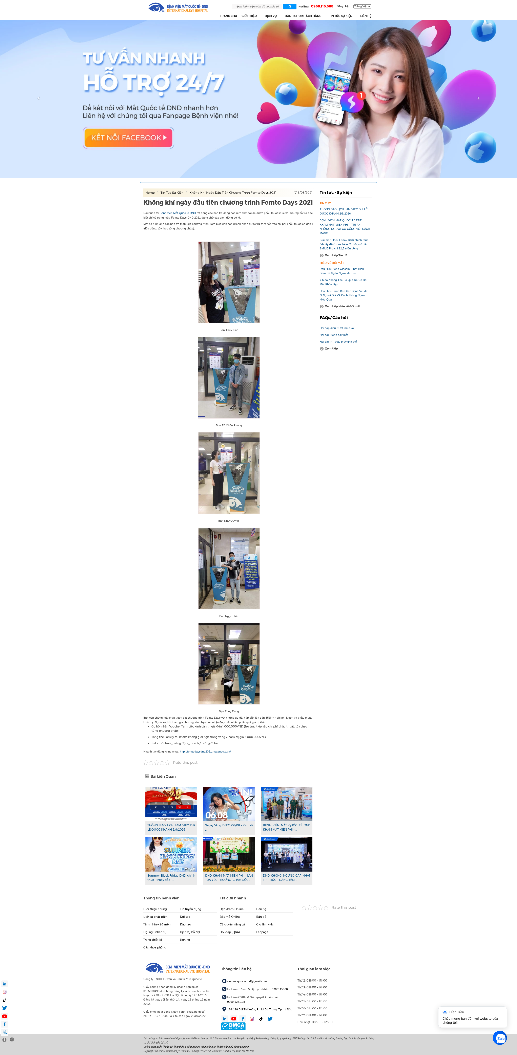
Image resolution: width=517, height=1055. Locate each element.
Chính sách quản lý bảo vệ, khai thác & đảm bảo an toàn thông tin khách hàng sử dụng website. (196, 1046)
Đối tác (185, 917)
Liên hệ (365, 16)
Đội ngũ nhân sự (154, 932)
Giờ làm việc (265, 924)
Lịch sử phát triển (155, 917)
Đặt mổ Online (230, 917)
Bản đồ (261, 917)
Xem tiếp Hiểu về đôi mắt (342, 306)
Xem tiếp (331, 348)
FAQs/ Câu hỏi (334, 317)
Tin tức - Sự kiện (336, 192)
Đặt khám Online (232, 909)
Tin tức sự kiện (340, 16)
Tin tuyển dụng (190, 909)
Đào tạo (185, 924)
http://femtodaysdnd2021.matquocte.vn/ (205, 751)
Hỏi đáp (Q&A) (230, 932)
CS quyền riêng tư (232, 924)
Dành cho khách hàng (303, 16)
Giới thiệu (249, 16)
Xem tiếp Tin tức (336, 255)
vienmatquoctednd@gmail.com (247, 981)
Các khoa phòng (154, 947)
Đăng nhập (343, 6)
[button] (259, 16)
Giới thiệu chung (155, 909)
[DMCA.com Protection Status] (233, 1026)
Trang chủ (228, 16)
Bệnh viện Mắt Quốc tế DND (178, 213)
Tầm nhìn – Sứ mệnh (157, 924)
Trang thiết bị (152, 940)
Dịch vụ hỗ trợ (190, 932)
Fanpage (262, 932)
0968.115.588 (322, 6)
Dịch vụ (271, 16)
